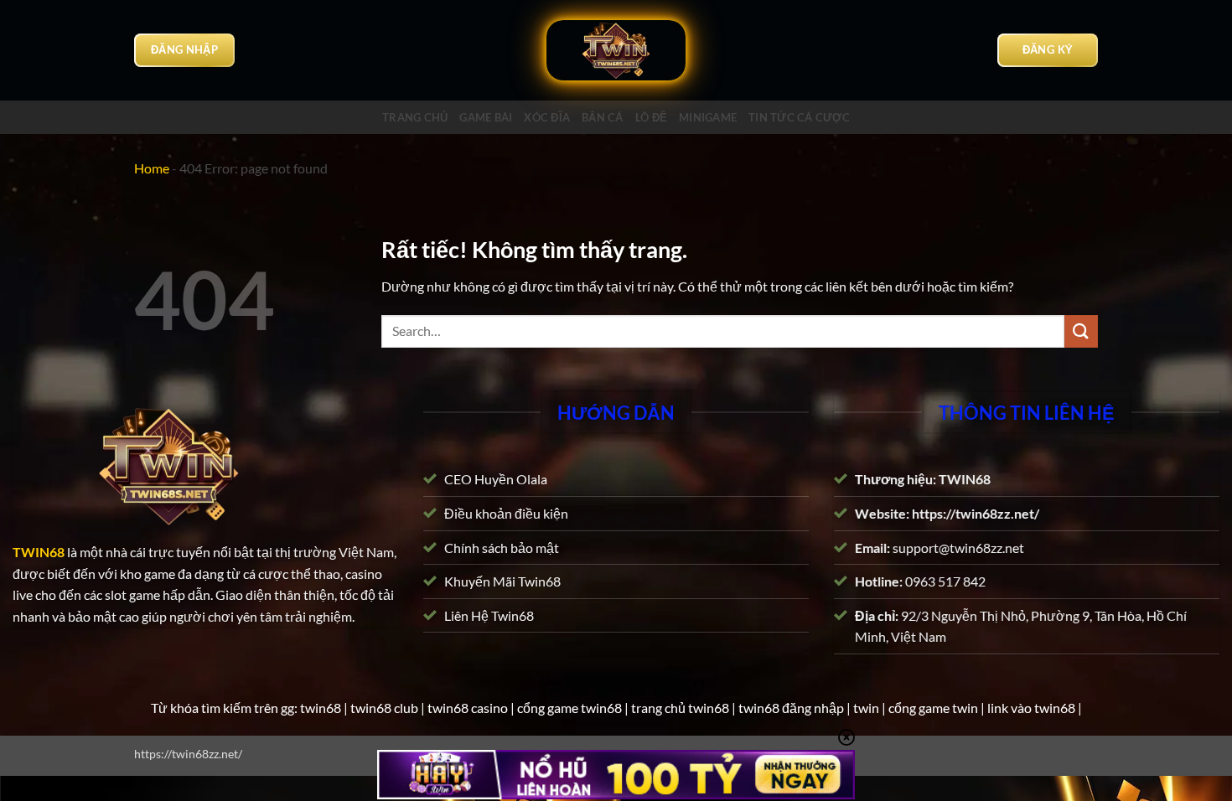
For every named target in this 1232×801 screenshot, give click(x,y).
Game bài (485, 117)
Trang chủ (415, 117)
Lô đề (651, 117)
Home (151, 168)
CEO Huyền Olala (495, 479)
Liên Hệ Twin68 (489, 615)
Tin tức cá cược (799, 117)
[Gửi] (1081, 331)
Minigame (708, 117)
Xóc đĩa (547, 117)
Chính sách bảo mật (501, 547)
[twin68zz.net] (616, 50)
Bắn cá (603, 117)
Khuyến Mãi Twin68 (502, 581)
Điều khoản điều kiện (506, 513)
